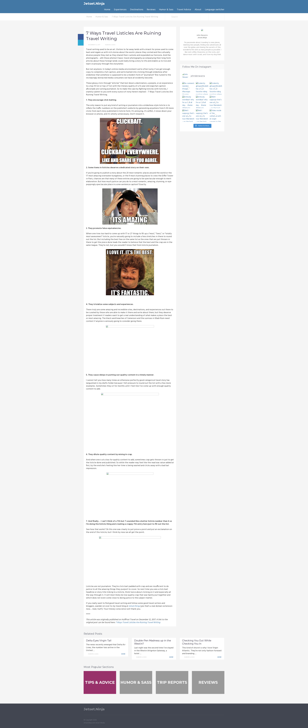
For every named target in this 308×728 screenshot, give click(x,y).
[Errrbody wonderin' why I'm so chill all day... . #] (188, 102)
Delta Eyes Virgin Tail (98, 640)
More (123, 654)
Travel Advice (184, 9)
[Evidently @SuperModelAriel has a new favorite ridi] (202, 88)
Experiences (120, 9)
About (198, 9)
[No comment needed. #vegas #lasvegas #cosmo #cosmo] (188, 88)
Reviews (151, 9)
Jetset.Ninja (94, 4)
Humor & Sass (166, 9)
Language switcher (214, 9)
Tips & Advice (100, 682)
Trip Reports (172, 682)
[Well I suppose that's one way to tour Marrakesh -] (216, 102)
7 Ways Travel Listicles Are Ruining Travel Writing (138, 622)
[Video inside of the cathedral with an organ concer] (216, 115)
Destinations (136, 9)
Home (107, 9)
